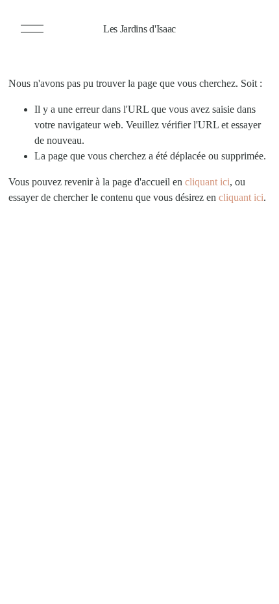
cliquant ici (207, 181)
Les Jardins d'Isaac (139, 28)
